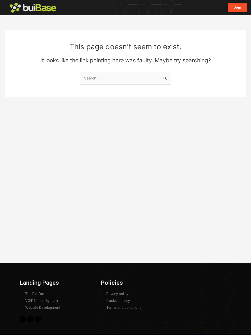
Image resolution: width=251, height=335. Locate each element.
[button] (139, 6)
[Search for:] (125, 78)
